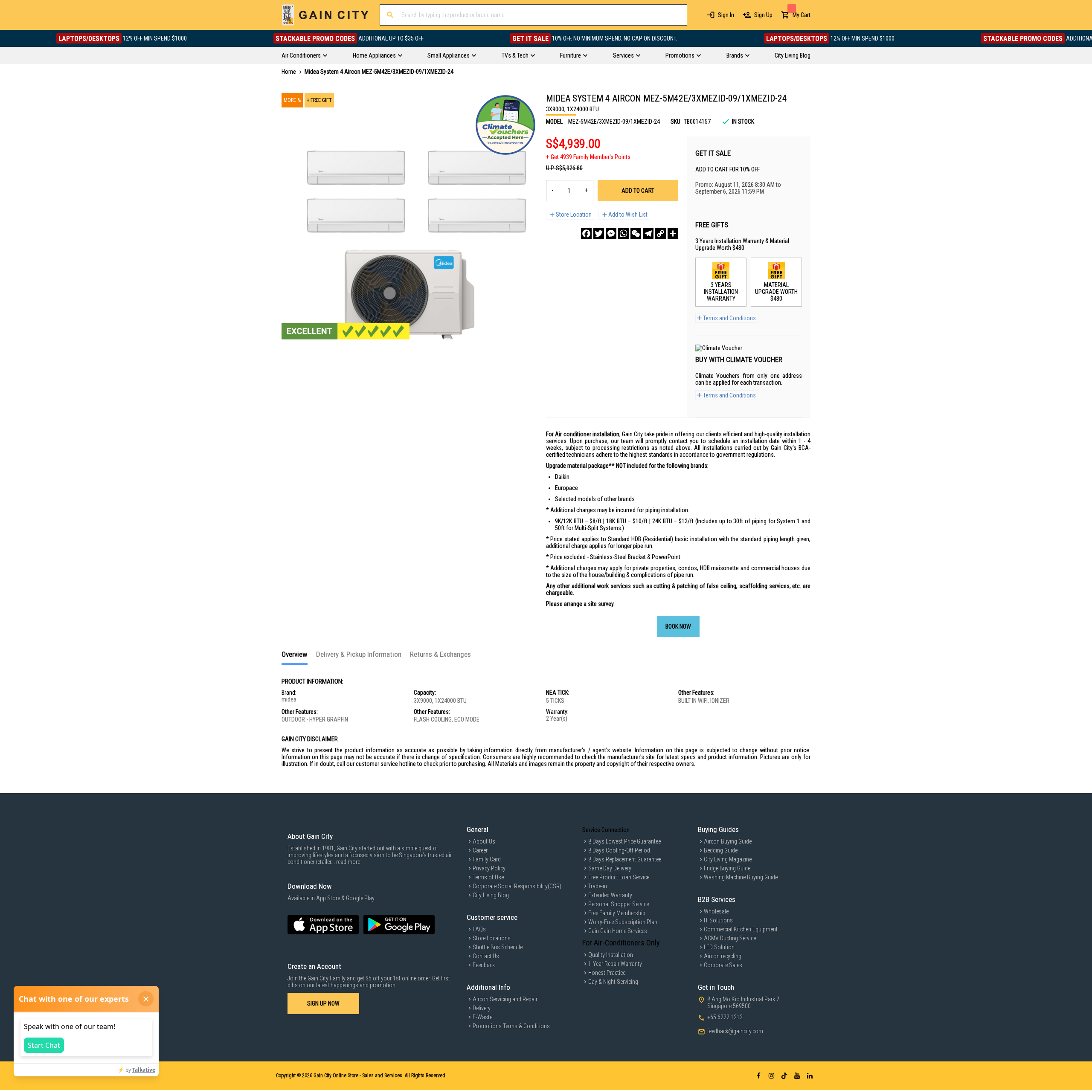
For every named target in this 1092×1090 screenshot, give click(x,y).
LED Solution (719, 947)
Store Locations (492, 938)
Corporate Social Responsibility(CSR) (517, 886)
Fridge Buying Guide (727, 868)
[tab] (295, 657)
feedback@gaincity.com (735, 1031)
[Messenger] (611, 233)
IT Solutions (718, 920)
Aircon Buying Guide (728, 841)
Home (289, 71)
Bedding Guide (721, 850)
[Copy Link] (660, 233)
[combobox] (533, 15)
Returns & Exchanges (440, 654)
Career (480, 850)
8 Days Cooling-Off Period (619, 850)
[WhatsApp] (623, 233)
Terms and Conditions (729, 318)
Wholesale (716, 911)
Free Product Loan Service (618, 877)
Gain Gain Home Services (617, 931)
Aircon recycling (722, 956)
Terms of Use (488, 877)
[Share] (673, 233)
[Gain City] (325, 15)
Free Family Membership (616, 913)
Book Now (678, 626)
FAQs (479, 929)
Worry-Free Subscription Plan (622, 922)
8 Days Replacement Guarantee (624, 859)
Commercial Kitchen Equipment (741, 929)
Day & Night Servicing (613, 981)
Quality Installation (610, 954)
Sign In (726, 15)
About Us (484, 841)
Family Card (487, 859)
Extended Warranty (610, 895)
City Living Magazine (728, 859)
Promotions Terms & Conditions (511, 1026)
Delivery (482, 1008)
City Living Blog (491, 895)
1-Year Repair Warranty (615, 963)
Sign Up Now (323, 1003)
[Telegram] (648, 233)
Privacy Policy (489, 868)
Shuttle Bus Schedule (498, 947)
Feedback (484, 965)
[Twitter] (598, 233)
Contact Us (486, 956)
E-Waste (482, 1017)
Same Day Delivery (609, 868)
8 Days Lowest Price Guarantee (624, 841)
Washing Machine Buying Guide (741, 877)
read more (348, 861)
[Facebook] (586, 233)
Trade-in (597, 886)
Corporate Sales (723, 965)
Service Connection (606, 829)
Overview (295, 654)
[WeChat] (635, 233)
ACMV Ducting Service (730, 938)
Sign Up (763, 15)
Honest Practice (606, 972)
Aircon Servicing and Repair (505, 999)
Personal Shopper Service (618, 904)
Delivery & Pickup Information (358, 654)
